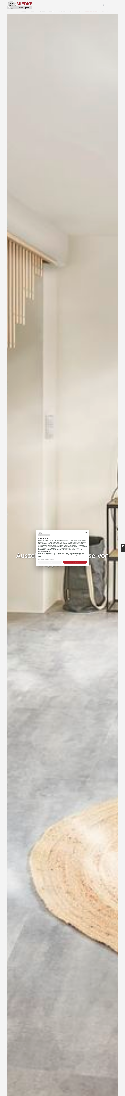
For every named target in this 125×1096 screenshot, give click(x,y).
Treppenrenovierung (57, 12)
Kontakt (109, 5)
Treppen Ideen (75, 12)
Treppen (24, 12)
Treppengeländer (38, 12)
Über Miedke (11, 12)
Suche (103, 5)
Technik (105, 12)
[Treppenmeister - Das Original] (20, 5)
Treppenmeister (91, 12)
